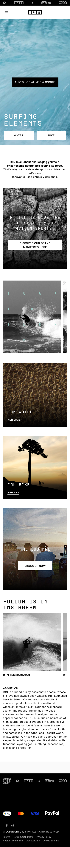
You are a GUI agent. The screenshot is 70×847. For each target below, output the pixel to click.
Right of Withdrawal (13, 840)
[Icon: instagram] (12, 825)
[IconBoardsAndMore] (7, 781)
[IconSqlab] (46, 2)
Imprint (6, 836)
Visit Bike (13, 492)
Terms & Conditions (23, 836)
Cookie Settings (51, 840)
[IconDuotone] (4, 2)
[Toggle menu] (6, 12)
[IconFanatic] (33, 2)
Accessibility (33, 840)
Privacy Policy (43, 836)
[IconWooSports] (63, 2)
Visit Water (14, 419)
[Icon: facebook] (7, 825)
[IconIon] (19, 2)
